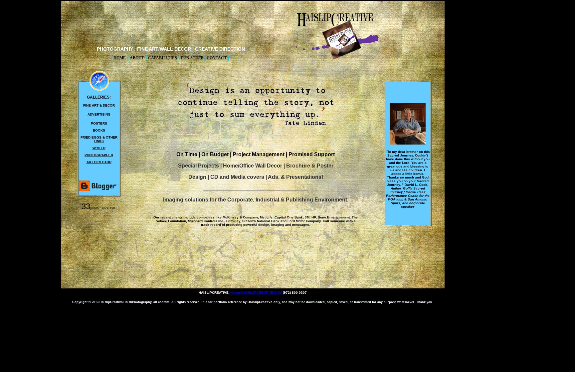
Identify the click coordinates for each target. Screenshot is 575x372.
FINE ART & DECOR (99, 105)
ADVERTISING (99, 114)
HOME (119, 58)
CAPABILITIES (162, 58)
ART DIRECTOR (99, 162)
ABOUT (137, 58)
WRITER (99, 148)
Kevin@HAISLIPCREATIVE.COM (256, 292)
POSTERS (99, 123)
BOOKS (99, 130)
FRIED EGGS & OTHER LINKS (99, 139)
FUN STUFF (192, 58)
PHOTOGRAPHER (99, 155)
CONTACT (217, 58)
